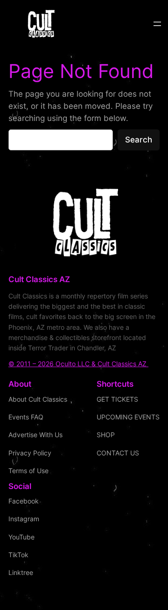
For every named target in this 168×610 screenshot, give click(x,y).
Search (138, 139)
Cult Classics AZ (39, 279)
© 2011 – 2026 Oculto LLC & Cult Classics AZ (78, 364)
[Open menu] (157, 23)
